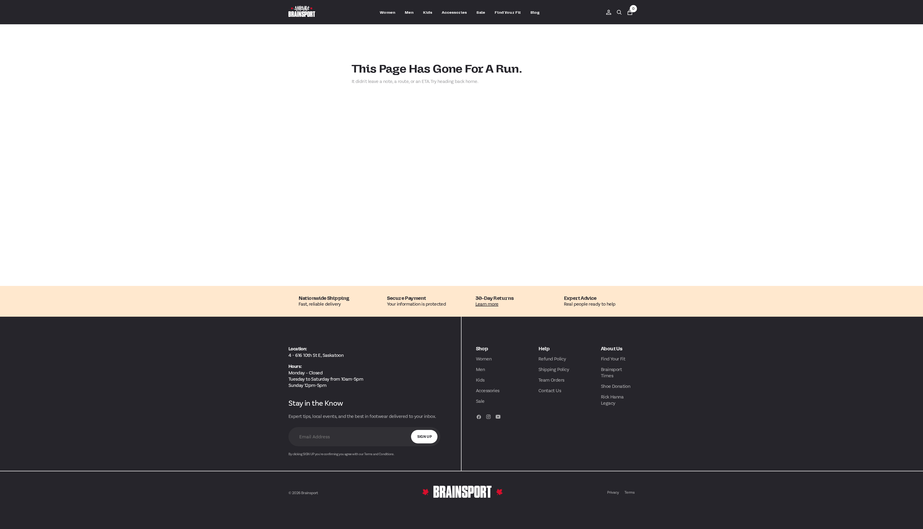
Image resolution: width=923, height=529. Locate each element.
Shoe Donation (615, 386)
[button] (608, 12)
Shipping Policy (553, 369)
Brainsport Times (611, 372)
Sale (480, 401)
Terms (629, 492)
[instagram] (488, 419)
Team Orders (551, 380)
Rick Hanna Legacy (612, 400)
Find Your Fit (613, 359)
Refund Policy (552, 359)
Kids (480, 380)
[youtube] (498, 419)
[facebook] (479, 419)
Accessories (487, 390)
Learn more (487, 304)
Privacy (613, 492)
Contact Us (549, 390)
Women (484, 359)
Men (480, 369)
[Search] (619, 12)
